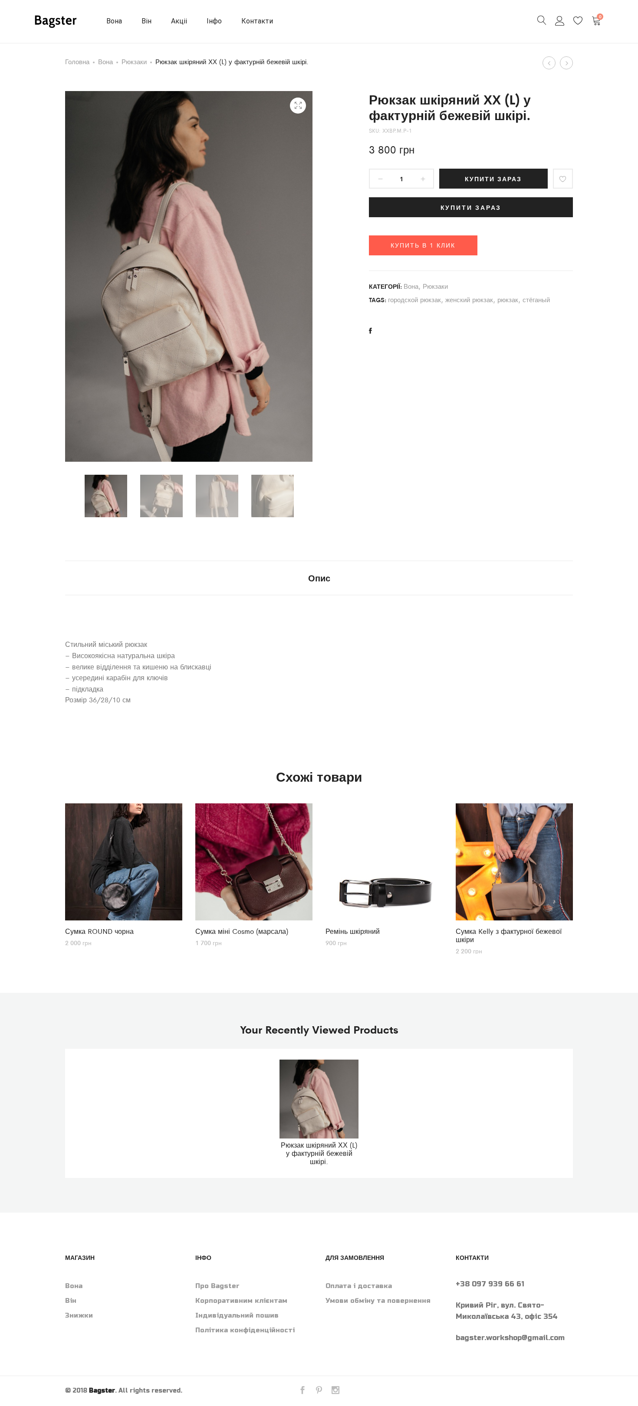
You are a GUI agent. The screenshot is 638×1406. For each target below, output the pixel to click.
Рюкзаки (134, 61)
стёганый (536, 299)
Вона (114, 21)
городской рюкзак (414, 299)
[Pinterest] (319, 1391)
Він (146, 21)
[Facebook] (302, 1391)
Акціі (179, 21)
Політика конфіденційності (245, 1330)
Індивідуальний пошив (237, 1315)
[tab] (319, 578)
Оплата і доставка (359, 1286)
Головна (77, 61)
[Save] (563, 179)
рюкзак (507, 299)
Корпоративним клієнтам (241, 1301)
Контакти (257, 21)
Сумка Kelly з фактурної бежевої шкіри (509, 935)
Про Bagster (217, 1286)
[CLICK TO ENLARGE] (298, 106)
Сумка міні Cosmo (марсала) (241, 931)
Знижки (79, 1315)
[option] (106, 496)
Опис (319, 577)
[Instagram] (335, 1391)
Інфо (214, 21)
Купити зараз (493, 178)
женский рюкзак (469, 299)
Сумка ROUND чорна (99, 931)
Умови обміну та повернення (378, 1301)
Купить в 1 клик (423, 245)
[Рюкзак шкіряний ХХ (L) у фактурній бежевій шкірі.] (370, 330)
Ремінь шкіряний (353, 931)
